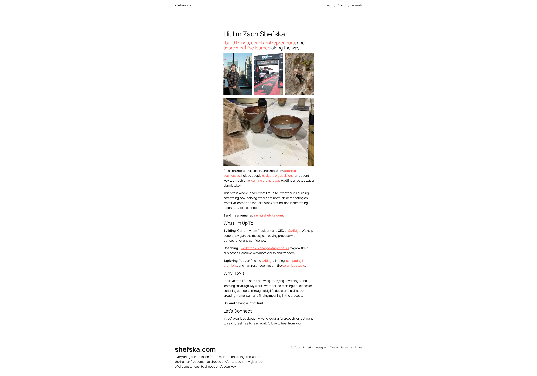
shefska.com (184, 5)
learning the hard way (265, 180)
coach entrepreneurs (273, 43)
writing (266, 261)
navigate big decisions (278, 175)
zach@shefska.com (268, 215)
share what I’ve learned (247, 48)
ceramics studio (293, 265)
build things (237, 43)
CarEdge (294, 231)
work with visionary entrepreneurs (265, 248)
